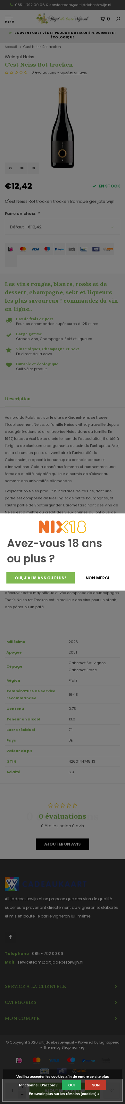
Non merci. (98, 578)
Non (96, 1085)
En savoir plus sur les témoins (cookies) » (64, 1094)
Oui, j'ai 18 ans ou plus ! (40, 578)
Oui (71, 1085)
